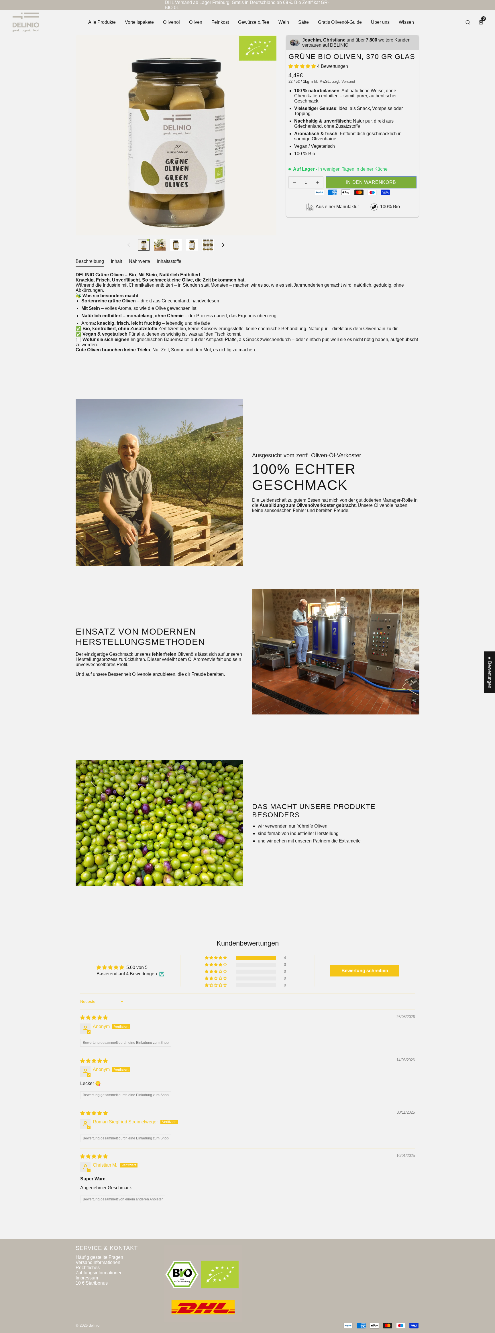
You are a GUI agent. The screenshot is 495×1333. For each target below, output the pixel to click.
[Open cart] (481, 22)
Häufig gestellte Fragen (99, 1257)
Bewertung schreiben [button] (364, 970)
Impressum (87, 1277)
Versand (348, 81)
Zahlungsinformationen (99, 1272)
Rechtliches (88, 1267)
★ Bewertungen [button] (489, 672)
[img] (94, 1017)
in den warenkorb (371, 182)
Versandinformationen (98, 1262)
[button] (302, 66)
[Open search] (468, 22)
